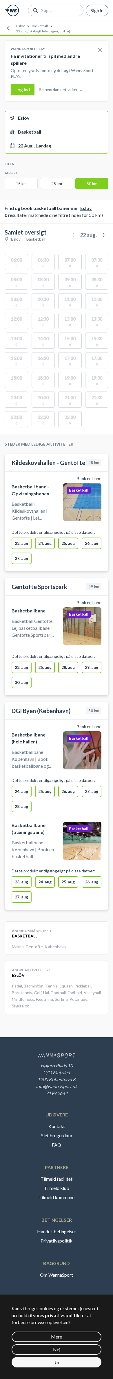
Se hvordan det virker (61, 89)
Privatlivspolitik (56, 1240)
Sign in (97, 10)
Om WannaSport (56, 1275)
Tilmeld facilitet (56, 1179)
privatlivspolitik (62, 1315)
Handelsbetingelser (56, 1231)
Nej (56, 1349)
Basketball (40, 26)
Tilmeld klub (56, 1188)
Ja (56, 1362)
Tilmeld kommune (56, 1197)
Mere (56, 1336)
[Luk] (99, 50)
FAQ (56, 1144)
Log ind (22, 89)
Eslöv (20, 26)
